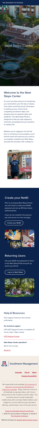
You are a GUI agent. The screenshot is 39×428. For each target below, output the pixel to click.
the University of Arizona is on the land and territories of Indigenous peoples (19, 387)
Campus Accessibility (29, 376)
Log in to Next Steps (15, 272)
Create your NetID (14, 223)
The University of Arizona (19, 416)
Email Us (7, 350)
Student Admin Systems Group (27, 420)
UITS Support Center (12, 336)
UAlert (34, 372)
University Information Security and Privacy (19, 411)
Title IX (26, 372)
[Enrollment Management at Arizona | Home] (19, 364)
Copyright (18, 372)
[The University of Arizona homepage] (12, 2)
